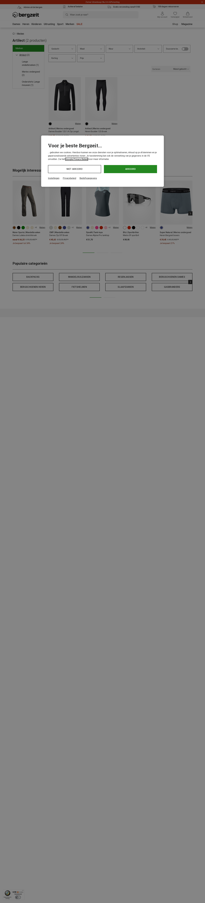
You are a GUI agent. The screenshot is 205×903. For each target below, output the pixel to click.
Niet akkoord (75, 169)
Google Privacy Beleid (76, 159)
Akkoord (130, 169)
